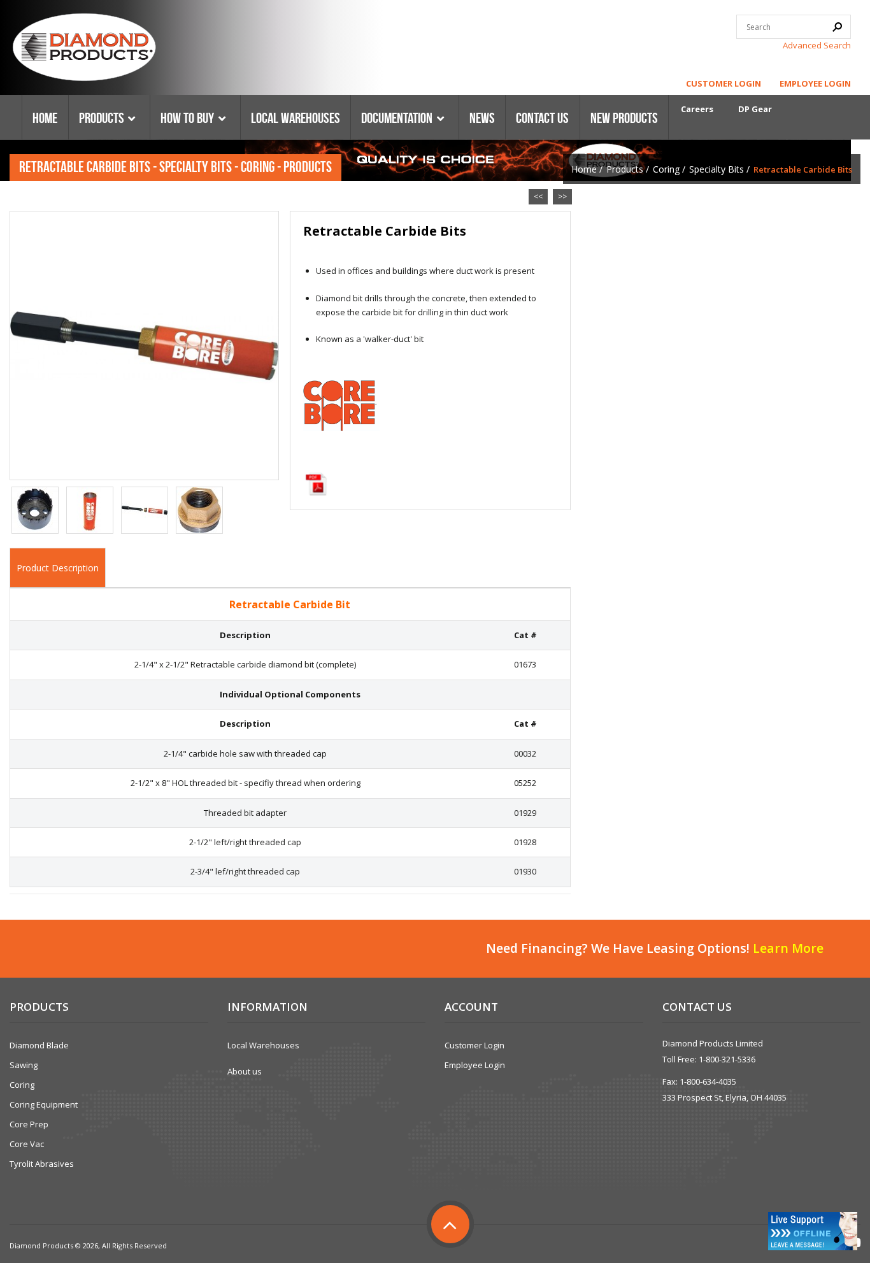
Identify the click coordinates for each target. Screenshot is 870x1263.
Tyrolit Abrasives (42, 1163)
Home (584, 169)
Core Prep (29, 1124)
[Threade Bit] (89, 510)
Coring (666, 169)
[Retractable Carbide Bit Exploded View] (144, 510)
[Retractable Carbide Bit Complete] (144, 344)
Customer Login (723, 83)
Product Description (58, 568)
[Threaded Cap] (199, 510)
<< (538, 196)
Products (624, 169)
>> (562, 196)
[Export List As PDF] (316, 484)
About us (244, 1071)
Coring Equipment (44, 1104)
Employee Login (815, 83)
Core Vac (27, 1144)
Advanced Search (817, 45)
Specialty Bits (716, 169)
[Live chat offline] (812, 1231)
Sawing (24, 1065)
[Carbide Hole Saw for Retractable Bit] (35, 510)
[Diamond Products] (84, 49)
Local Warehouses (263, 1045)
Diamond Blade (39, 1045)
